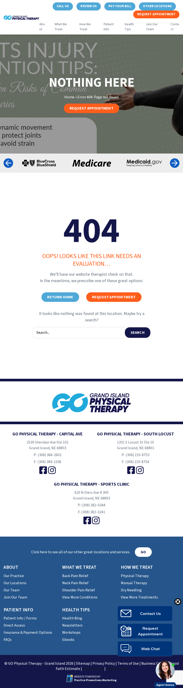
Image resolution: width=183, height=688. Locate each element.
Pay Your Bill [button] (119, 6)
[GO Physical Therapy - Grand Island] (91, 402)
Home (69, 97)
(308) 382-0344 (93, 505)
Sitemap (83, 663)
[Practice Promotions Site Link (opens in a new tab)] (70, 678)
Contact (175, 27)
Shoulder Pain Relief (78, 590)
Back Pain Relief (75, 575)
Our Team (12, 590)
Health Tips (129, 27)
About (42, 27)
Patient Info (109, 27)
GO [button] (143, 552)
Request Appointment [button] (156, 14)
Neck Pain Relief (75, 583)
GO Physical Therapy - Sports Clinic (91, 484)
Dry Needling (131, 590)
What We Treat (61, 27)
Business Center (154, 663)
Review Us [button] (89, 6)
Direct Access (14, 625)
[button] (63, 6)
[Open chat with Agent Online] (165, 670)
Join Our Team (152, 27)
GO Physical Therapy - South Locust (135, 434)
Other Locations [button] (157, 6)
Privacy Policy (103, 663)
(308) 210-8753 (137, 455)
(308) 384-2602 (49, 455)
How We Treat (85, 27)
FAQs (8, 639)
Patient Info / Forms (20, 618)
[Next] (174, 163)
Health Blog (72, 618)
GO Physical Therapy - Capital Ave (47, 434)
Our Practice (14, 575)
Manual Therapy (134, 583)
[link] (43, 470)
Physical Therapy (135, 575)
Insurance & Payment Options (28, 632)
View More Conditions (79, 597)
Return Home (60, 297)
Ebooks (68, 639)
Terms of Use (128, 663)
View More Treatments (139, 597)
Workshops (71, 632)
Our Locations (15, 583)
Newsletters (72, 625)
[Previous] (8, 163)
